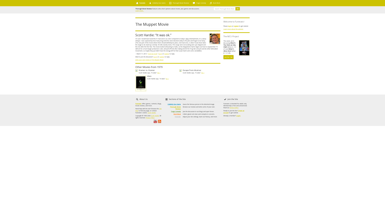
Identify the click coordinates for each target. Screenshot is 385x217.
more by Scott (152, 54)
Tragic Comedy (201, 3)
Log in (155, 57)
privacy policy (234, 108)
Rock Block (216, 3)
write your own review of (149, 60)
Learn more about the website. (233, 29)
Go (238, 9)
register (166, 54)
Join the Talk (228, 57)
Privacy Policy (150, 118)
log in (160, 54)
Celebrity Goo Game (159, 3)
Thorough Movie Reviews (180, 3)
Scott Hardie (152, 113)
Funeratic (138, 104)
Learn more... (139, 11)
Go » (158, 73)
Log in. (238, 116)
